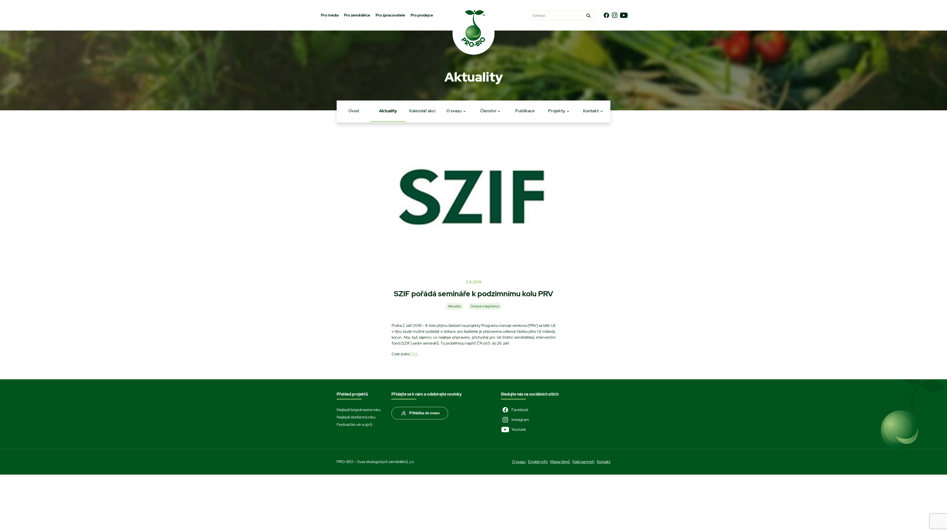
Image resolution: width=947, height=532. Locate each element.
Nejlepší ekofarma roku (356, 417)
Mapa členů (560, 461)
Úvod (353, 111)
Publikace (525, 111)
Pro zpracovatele (390, 15)
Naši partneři (583, 461)
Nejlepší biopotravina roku (359, 409)
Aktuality (388, 111)
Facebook (519, 409)
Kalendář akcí (422, 111)
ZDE (414, 354)
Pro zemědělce (357, 15)
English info (538, 461)
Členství (488, 111)
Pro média (330, 15)
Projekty (556, 111)
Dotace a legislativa (485, 306)
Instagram (520, 419)
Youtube (518, 429)
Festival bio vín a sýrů (354, 424)
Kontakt (591, 111)
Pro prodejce (422, 15)
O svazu (454, 111)
